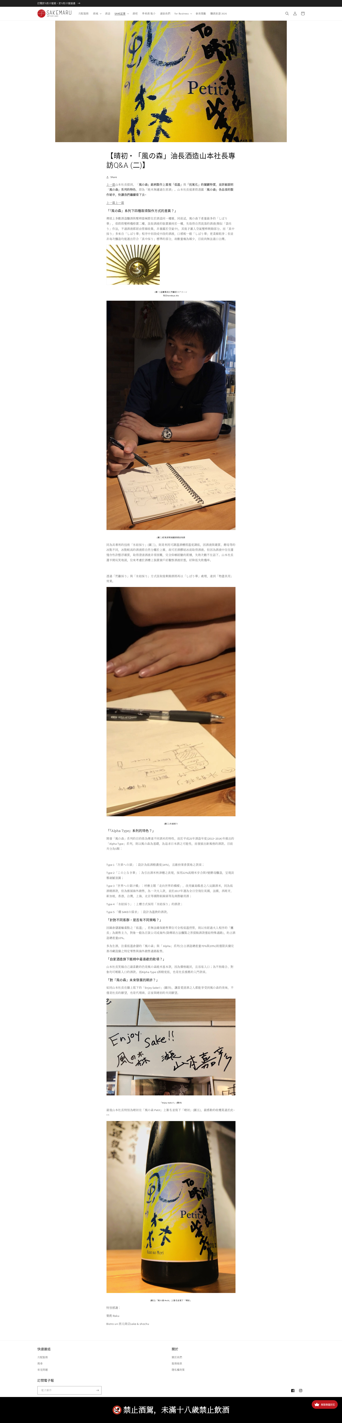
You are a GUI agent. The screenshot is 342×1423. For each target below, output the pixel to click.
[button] (97, 13)
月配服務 (42, 1357)
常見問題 (42, 1369)
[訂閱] (97, 1390)
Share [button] (113, 177)
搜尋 (40, 1363)
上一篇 (110, 185)
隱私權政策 (178, 1369)
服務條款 (177, 1363)
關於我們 (177, 1357)
